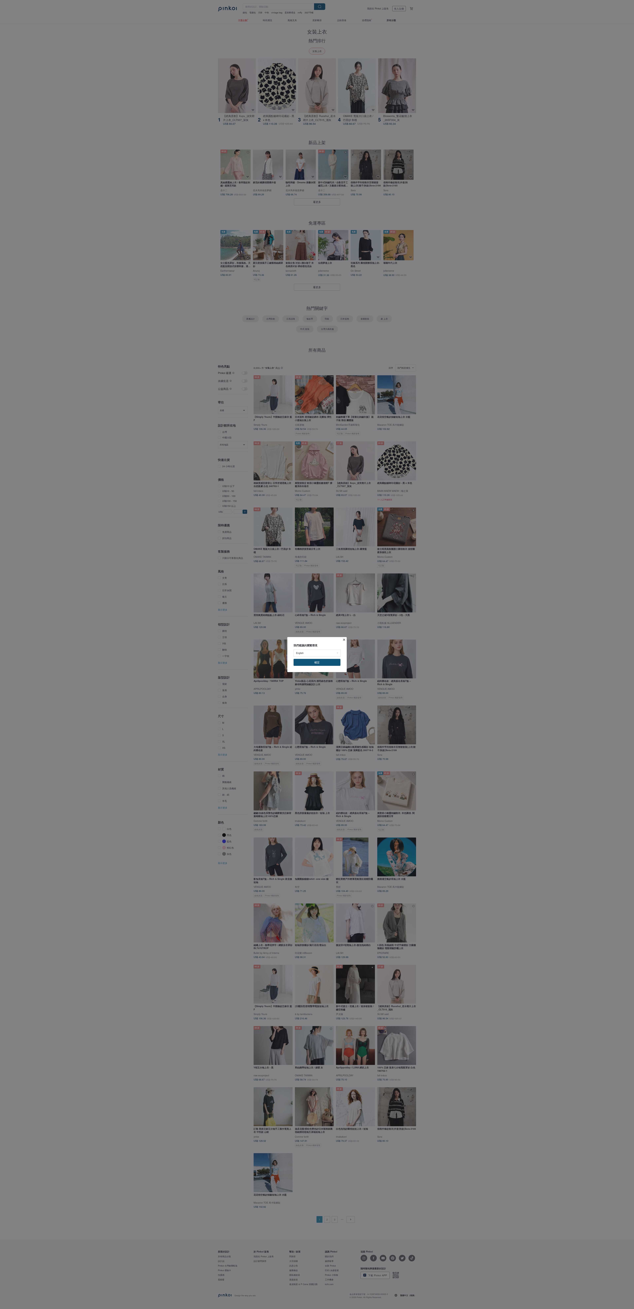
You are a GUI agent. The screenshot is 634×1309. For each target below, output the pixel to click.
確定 (317, 662)
